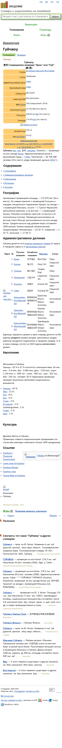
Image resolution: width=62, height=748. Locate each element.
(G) (37, 146)
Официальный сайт (28, 141)
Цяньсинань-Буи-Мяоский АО (20, 300)
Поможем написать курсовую (31, 511)
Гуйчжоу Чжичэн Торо (14, 614)
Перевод (21, 55)
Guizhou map (9, 471)
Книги (17, 35)
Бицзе (16, 259)
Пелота (53, 515)
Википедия (31, 24)
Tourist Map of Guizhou (14, 475)
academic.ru (11, 5)
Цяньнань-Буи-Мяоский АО (20, 313)
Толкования (16, 30)
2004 (23, 105)
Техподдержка (19, 691)
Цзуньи (17, 264)
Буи (5, 395)
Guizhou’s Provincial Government (9, 456)
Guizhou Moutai (10, 467)
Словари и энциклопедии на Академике (26, 11)
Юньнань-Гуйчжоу (12, 640)
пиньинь (31, 150)
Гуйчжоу (41, 456)
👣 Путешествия (7, 696)
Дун (5, 398)
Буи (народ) (9, 670)
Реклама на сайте (32, 691)
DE (46, 2)
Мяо (5, 391)
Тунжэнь (18, 271)
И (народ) (8, 404)
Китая (21, 153)
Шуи (5, 413)
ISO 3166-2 (21, 137)
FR (57, 2)
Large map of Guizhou (13, 463)
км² (37, 114)
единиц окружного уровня (37, 243)
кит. (15, 150)
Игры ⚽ (45, 35)
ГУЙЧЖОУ (8, 559)
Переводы (45, 30)
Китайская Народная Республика (40, 71)
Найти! (55, 16)
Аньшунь (18, 284)
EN (41, 2)
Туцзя (6, 401)
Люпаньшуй (19, 278)
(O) (40, 146)
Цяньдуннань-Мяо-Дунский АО (20, 326)
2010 (23, 110)
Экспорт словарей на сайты (11, 700)
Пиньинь (43, 254)
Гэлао (6, 410)
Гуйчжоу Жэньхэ (12, 623)
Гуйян (28, 82)
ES (52, 2)
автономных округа (35, 246)
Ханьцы (7, 388)
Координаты (10, 144)
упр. (19, 150)
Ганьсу (11, 515)
